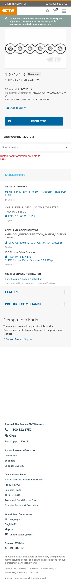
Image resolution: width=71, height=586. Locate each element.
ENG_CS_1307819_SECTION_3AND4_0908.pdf (35, 242)
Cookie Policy (47, 568)
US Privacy (33, 568)
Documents (15, 175)
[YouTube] (17, 548)
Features (12, 292)
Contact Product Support (19, 339)
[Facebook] (6, 548)
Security (23, 572)
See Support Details (17, 441)
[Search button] (47, 10)
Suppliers (10, 460)
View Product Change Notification (23, 278)
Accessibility (10, 572)
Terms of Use (10, 568)
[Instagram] (23, 548)
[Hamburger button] (64, 10)
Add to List (16, 107)
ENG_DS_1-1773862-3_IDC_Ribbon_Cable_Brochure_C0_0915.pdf (30, 259)
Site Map (33, 572)
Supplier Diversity (14, 465)
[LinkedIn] (11, 548)
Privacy (22, 568)
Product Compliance (23, 304)
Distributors (11, 455)
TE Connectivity (8, 11)
